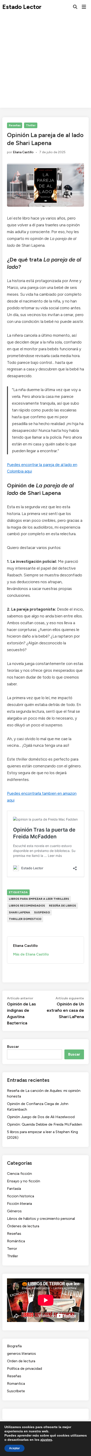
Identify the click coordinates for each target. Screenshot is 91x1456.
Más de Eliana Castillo (31, 954)
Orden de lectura (21, 1361)
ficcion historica (20, 1196)
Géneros (14, 1211)
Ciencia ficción (19, 1173)
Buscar (13, 1046)
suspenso (42, 912)
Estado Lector (22, 7)
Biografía (14, 1346)
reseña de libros (62, 905)
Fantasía (14, 1188)
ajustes (46, 1439)
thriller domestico (25, 919)
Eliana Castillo (23, 152)
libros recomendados (27, 905)
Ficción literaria (19, 1203)
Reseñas (15, 125)
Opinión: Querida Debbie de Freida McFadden (44, 1124)
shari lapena (19, 912)
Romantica (16, 1383)
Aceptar (14, 1448)
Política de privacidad (24, 1368)
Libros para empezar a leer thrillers (39, 898)
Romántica (16, 1241)
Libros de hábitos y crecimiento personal (41, 1218)
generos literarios (21, 1353)
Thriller (30, 125)
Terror (12, 1248)
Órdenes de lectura (23, 1226)
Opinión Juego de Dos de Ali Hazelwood (41, 1117)
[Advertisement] (45, 62)
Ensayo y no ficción (23, 1181)
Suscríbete (16, 1391)
